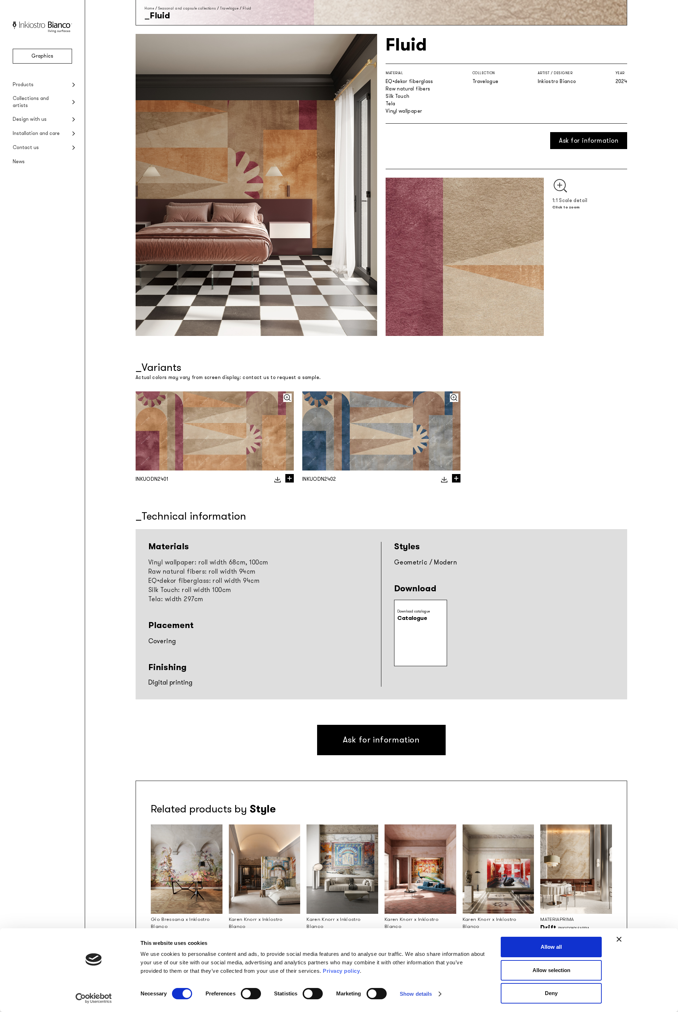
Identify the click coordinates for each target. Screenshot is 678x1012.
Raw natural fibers (408, 88)
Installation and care (36, 133)
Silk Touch (398, 96)
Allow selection (551, 970)
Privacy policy (341, 971)
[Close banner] (619, 939)
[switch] (251, 993)
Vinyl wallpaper (404, 111)
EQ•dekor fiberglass (409, 81)
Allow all (551, 947)
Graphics (42, 56)
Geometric (410, 562)
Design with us (30, 119)
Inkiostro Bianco (557, 81)
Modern (445, 562)
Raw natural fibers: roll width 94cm (202, 571)
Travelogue (229, 8)
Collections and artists (31, 102)
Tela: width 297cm (175, 599)
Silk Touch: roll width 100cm (189, 590)
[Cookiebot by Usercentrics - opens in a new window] (94, 998)
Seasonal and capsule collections (187, 8)
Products (23, 84)
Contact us (26, 147)
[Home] (42, 31)
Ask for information (588, 140)
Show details (416, 994)
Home (149, 8)
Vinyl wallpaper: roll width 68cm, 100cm (208, 562)
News (19, 161)
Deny (551, 993)
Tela (390, 103)
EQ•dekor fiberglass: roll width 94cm (204, 580)
